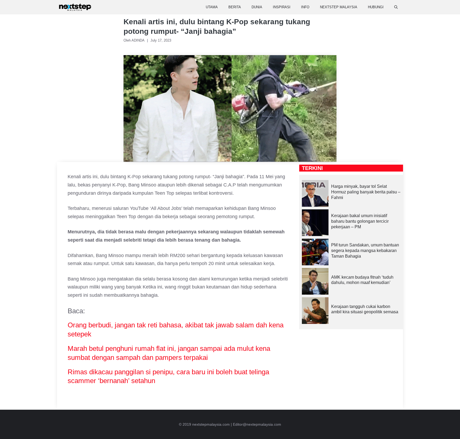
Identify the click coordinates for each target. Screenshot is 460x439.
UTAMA (212, 7)
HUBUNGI (376, 7)
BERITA (234, 7)
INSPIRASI (281, 7)
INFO (305, 7)
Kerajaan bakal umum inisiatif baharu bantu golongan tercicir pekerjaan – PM (360, 221)
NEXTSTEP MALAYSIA (338, 7)
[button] (396, 7)
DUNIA (257, 7)
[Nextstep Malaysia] (75, 7)
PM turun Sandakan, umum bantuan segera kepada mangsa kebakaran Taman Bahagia (365, 250)
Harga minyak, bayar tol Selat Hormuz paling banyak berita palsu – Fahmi (365, 192)
